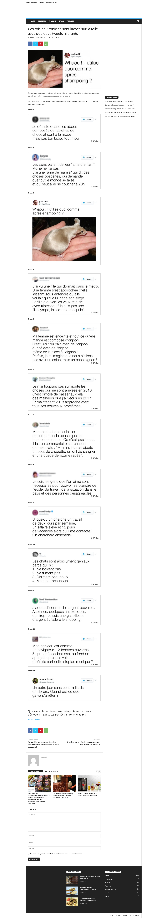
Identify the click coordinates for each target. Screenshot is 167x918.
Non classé (108, 879)
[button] (138, 21)
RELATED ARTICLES (35, 771)
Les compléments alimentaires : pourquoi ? (119, 105)
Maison (41, 3)
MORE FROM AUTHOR (51, 771)
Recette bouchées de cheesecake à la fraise (120, 116)
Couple (107, 893)
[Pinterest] (40, 44)
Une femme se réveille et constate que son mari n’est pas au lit (84, 743)
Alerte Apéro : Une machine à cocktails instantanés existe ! (88, 795)
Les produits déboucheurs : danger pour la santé (121, 112)
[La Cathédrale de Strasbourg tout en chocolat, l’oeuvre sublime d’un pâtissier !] (64, 783)
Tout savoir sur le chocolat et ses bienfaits (119, 101)
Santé (28, 3)
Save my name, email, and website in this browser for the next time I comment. (56, 854)
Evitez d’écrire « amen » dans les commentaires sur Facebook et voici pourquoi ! (43, 744)
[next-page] (99, 771)
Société (107, 882)
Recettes (34, 3)
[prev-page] (97, 771)
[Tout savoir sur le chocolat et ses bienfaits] (72, 880)
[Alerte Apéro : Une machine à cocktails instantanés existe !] (89, 783)
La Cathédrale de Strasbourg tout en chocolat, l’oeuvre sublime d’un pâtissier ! (63, 795)
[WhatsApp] (46, 44)
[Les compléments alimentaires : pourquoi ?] (72, 891)
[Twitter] (35, 44)
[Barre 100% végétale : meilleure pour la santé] (72, 901)
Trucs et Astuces (51, 3)
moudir (32, 37)
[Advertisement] (122, 58)
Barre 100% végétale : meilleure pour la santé (120, 109)
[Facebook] (30, 44)
